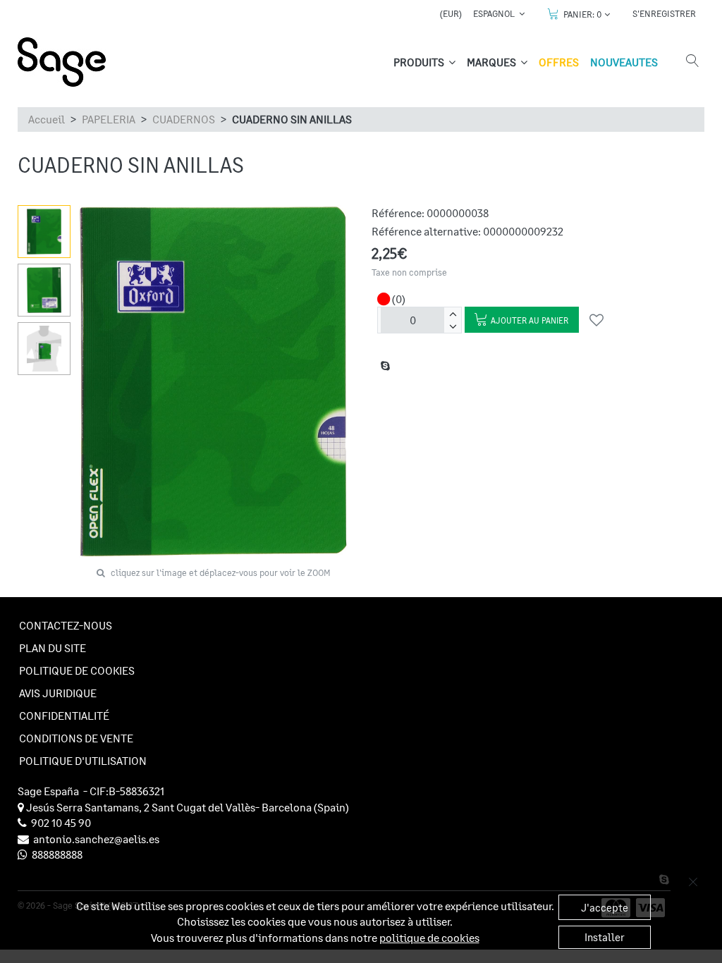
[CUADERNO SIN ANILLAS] (44, 231)
